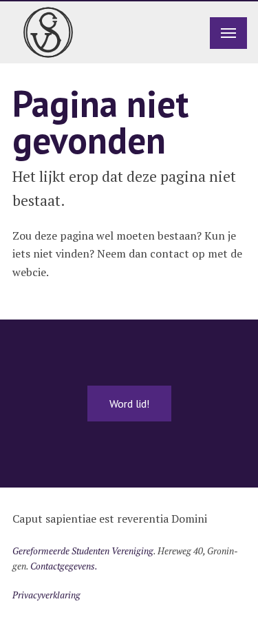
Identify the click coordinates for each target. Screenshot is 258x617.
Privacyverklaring (46, 595)
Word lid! (129, 403)
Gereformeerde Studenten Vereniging (82, 551)
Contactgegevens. (64, 566)
